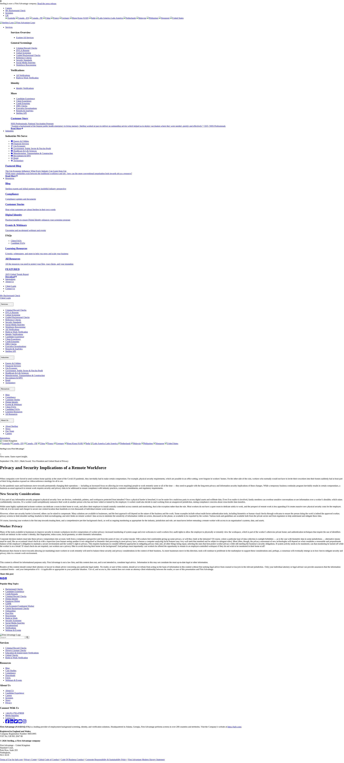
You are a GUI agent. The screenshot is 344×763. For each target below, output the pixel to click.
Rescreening (10, 616)
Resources (9, 178)
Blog (7, 395)
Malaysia (142, 18)
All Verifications (23, 75)
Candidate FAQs (18, 243)
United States (178, 18)
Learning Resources (13, 412)
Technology (10, 383)
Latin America (116, 18)
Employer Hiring (12, 601)
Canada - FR (37, 18)
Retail (7, 380)
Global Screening (23, 53)
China (47, 18)
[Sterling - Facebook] (7, 722)
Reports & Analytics (24, 111)
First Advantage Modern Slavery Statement (146, 759)
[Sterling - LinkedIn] (11, 722)
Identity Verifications (25, 88)
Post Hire (9, 613)
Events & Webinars (13, 404)
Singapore (165, 18)
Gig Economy (11, 368)
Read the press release (46, 3)
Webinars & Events (13, 680)
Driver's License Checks (15, 650)
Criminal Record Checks (26, 48)
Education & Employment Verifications (22, 653)
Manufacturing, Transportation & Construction (25, 375)
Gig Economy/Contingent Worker (19, 606)
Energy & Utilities (13, 363)
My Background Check (15, 10)
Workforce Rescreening (26, 65)
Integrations (10, 279)
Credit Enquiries (23, 103)
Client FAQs (16, 241)
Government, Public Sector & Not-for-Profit (24, 370)
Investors (9, 13)
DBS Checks (21, 106)
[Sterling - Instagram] (24, 722)
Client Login (10, 286)
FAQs (7, 678)
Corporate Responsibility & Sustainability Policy (106, 759)
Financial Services (13, 366)
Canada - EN (23, 18)
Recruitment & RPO (14, 378)
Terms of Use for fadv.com (11, 759)
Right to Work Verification (27, 78)
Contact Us (10, 288)
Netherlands (131, 18)
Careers (8, 8)
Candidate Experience (25, 98)
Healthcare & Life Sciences (17, 373)
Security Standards (24, 60)
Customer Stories (12, 400)
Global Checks (11, 655)
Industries (9, 131)
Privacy (8, 703)
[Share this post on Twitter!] (3, 578)
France (56, 18)
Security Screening (13, 620)
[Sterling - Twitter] (16, 722)
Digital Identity (11, 402)
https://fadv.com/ (234, 727)
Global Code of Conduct (48, 759)
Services (8, 27)
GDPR (8, 603)
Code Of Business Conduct (72, 759)
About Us (9, 281)
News (7, 429)
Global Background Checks (17, 608)
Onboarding (10, 611)
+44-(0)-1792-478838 (14, 713)
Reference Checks (24, 58)
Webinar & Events (13, 630)
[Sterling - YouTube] (20, 722)
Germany (65, 18)
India (93, 18)
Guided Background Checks (28, 55)
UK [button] (7, 15)
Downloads (10, 675)
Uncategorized (11, 625)
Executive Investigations (26, 108)
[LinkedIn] (6, 578)
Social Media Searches (25, 62)
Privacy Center (30, 759)
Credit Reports (11, 594)
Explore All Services (25, 37)
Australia (11, 18)
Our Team (9, 431)
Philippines (153, 18)
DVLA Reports (22, 50)
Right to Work (11, 618)
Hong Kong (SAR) (80, 18)
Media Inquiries (12, 715)
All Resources (11, 414)
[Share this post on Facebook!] (1, 578)
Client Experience (23, 101)
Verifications (10, 628)
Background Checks (14, 589)
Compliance (10, 397)
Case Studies (10, 670)
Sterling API (21, 113)
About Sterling (11, 426)
